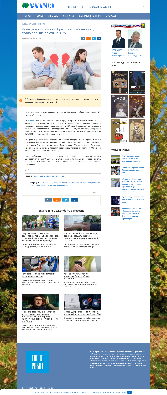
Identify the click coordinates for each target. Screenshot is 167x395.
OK (130, 392)
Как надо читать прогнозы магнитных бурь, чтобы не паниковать (77, 276)
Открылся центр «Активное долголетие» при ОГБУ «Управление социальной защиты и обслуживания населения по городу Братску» (40, 237)
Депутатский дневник (90, 16)
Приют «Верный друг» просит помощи (49, 176)
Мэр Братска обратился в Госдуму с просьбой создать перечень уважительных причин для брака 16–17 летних (82, 237)
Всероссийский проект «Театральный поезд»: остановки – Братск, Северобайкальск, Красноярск (132, 213)
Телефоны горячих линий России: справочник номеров (38, 274)
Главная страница (29, 24)
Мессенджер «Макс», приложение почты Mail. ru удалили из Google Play (82, 312)
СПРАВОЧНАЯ (69, 16)
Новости (28, 16)
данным (31, 120)
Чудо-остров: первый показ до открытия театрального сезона (131, 158)
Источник (96, 192)
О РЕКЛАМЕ (111, 16)
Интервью (53, 16)
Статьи (40, 16)
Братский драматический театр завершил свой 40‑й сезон (133, 199)
